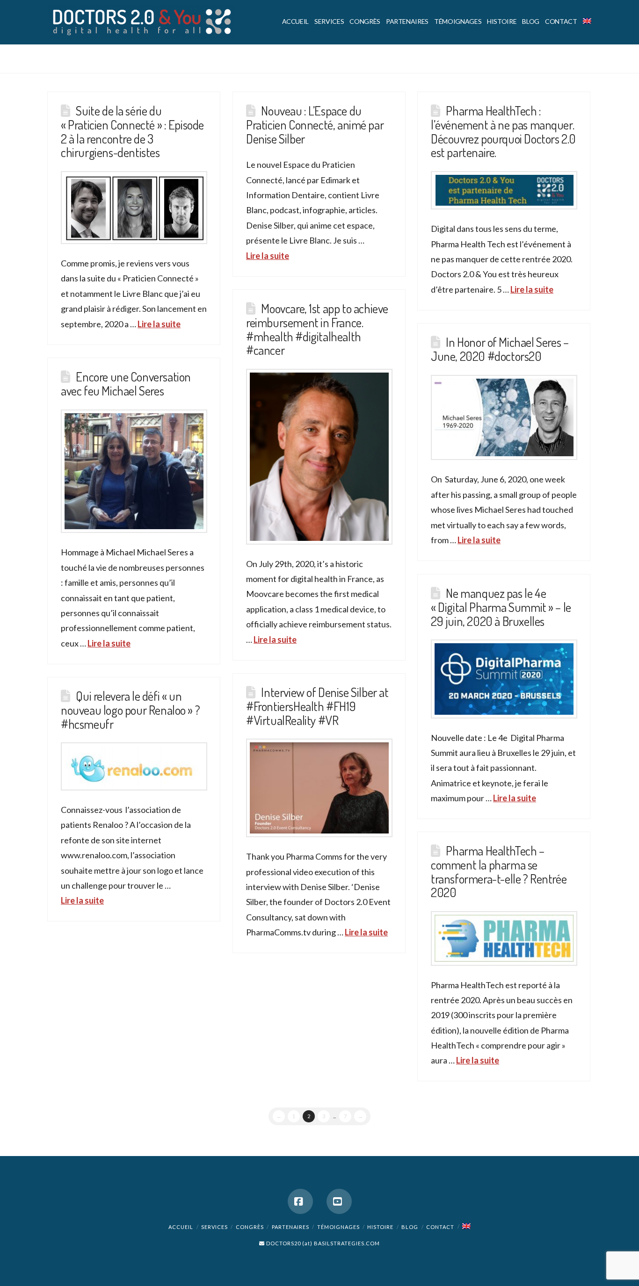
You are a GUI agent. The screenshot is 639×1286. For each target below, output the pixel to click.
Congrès (250, 1227)
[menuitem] (585, 22)
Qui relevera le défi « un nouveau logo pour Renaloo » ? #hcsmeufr (130, 709)
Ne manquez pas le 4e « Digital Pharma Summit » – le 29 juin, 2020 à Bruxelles (501, 606)
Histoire (380, 1227)
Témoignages (338, 1227)
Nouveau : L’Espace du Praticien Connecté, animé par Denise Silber (315, 124)
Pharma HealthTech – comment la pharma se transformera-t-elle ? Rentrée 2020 (498, 871)
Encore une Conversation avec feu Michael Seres (126, 383)
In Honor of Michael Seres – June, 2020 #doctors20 (499, 349)
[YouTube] (339, 1201)
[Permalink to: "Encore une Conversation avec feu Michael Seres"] (134, 471)
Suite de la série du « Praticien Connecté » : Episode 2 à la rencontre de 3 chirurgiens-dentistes (132, 131)
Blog (409, 1227)
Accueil (180, 1227)
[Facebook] (300, 1201)
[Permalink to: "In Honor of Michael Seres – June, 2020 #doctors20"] (504, 418)
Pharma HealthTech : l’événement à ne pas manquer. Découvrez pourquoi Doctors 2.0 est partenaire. (503, 131)
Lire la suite (159, 324)
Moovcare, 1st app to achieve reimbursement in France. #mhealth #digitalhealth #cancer (317, 329)
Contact (440, 1227)
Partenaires (290, 1227)
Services (214, 1227)
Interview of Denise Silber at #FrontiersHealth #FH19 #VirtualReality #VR (317, 705)
